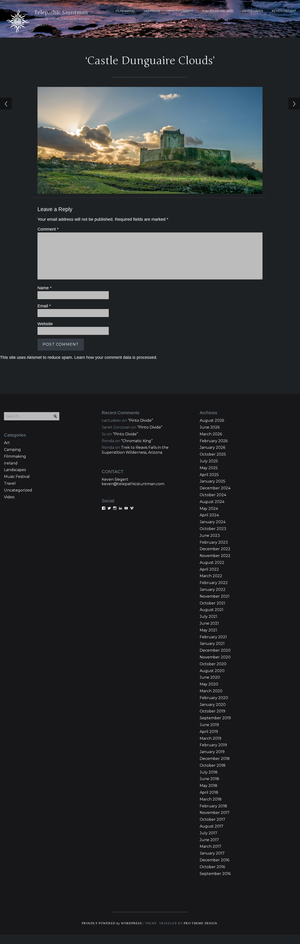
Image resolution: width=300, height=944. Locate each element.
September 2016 (215, 873)
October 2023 (213, 528)
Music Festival (17, 476)
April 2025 (209, 474)
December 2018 (215, 758)
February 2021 (213, 637)
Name (45, 288)
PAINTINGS (152, 11)
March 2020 (211, 691)
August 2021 (211, 609)
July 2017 (208, 833)
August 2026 (212, 420)
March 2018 (210, 799)
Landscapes (15, 470)
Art (7, 443)
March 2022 (211, 576)
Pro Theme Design (200, 923)
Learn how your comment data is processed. (115, 357)
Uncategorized (18, 490)
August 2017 (211, 826)
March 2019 (210, 738)
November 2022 (215, 555)
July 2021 (208, 616)
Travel (10, 483)
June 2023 (210, 535)
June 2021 (209, 623)
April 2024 (209, 515)
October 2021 (212, 603)
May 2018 (208, 785)
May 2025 (209, 468)
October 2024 (213, 495)
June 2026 (210, 427)
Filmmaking (15, 456)
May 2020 (209, 684)
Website (45, 323)
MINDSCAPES (252, 11)
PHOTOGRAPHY (181, 11)
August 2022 (212, 562)
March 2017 (210, 846)
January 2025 (212, 481)
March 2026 (211, 434)
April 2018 (209, 792)
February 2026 (214, 441)
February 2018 (213, 806)
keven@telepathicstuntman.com (133, 484)
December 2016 (214, 860)
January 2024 (212, 522)
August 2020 (212, 671)
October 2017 (212, 819)
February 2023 (214, 542)
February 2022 (214, 582)
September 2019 (215, 718)
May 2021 (208, 630)
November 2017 (214, 812)
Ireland (11, 463)
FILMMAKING (125, 11)
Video (9, 497)
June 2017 (209, 840)
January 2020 (213, 704)
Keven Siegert (115, 479)
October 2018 (212, 765)
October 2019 (212, 711)
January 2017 (212, 853)
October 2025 (213, 454)
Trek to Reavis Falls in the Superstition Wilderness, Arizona (135, 450)
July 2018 (209, 772)
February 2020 (214, 698)
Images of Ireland (218, 11)
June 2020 (210, 677)
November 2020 (215, 657)
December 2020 (215, 650)
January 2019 (212, 752)
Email (44, 306)
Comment (48, 229)
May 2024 (209, 508)
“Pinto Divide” (140, 420)
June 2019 (209, 725)
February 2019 (213, 745)
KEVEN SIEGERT (284, 11)
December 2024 (215, 488)
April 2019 (209, 731)
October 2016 (212, 867)
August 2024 (212, 501)
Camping (12, 449)
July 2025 (209, 461)
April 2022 (209, 569)
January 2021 (212, 643)
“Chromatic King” (137, 441)
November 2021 (214, 596)
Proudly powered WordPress (112, 923)
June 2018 (209, 779)
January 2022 (212, 589)
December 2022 (215, 549)
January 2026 (212, 447)
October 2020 (213, 664)
